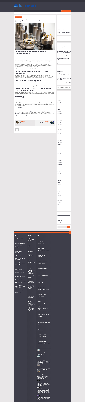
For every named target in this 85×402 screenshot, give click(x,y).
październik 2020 (60, 164)
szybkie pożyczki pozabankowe (43, 331)
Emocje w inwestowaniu (19, 113)
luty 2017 (59, 209)
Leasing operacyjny (41, 270)
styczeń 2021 (59, 158)
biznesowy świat (40, 241)
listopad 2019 (59, 175)
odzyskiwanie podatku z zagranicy (43, 289)
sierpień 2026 (59, 95)
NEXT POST (47, 121)
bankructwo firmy (41, 238)
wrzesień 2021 (60, 149)
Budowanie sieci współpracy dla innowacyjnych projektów (31, 293)
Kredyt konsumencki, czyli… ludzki (19, 272)
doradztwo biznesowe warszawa (43, 250)
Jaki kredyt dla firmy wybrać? (19, 238)
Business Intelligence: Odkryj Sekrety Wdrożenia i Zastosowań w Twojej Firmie (44, 357)
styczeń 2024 (59, 118)
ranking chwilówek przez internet (43, 314)
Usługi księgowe (59, 73)
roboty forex (40, 316)
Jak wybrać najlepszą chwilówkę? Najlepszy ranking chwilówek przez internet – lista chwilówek (20, 267)
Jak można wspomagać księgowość (62, 56)
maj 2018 (59, 191)
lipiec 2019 (59, 182)
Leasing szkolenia (41, 277)
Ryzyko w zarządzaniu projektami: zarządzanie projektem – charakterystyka (27, 111)
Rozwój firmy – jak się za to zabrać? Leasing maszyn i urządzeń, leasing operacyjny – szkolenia (20, 286)
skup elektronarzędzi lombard (43, 327)
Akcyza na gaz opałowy (43, 395)
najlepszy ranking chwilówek (42, 284)
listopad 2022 (59, 138)
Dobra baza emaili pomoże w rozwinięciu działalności (31, 248)
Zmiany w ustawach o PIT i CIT (19, 290)
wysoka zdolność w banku (42, 336)
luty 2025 (59, 109)
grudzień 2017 (59, 195)
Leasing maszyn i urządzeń (42, 268)
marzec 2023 (59, 135)
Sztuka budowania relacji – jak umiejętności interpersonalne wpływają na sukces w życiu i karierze (63, 75)
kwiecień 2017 (59, 206)
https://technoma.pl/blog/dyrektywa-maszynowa (24, 69)
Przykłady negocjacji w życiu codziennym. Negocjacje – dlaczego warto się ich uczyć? (44, 372)
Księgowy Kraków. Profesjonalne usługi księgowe (31, 239)
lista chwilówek (40, 282)
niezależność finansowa (42, 287)
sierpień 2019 (59, 180)
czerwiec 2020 (60, 169)
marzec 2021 (59, 155)
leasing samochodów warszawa (43, 275)
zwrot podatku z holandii (42, 341)
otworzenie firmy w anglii (42, 294)
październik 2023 (60, 122)
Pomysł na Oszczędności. (18, 289)
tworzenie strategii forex (42, 334)
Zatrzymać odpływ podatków (19, 279)
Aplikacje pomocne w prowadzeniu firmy (21, 115)
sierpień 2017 (59, 202)
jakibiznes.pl (31, 128)
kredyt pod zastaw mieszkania (43, 261)
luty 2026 (59, 98)
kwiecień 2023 (59, 133)
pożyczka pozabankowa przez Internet (43, 309)
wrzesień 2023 (60, 124)
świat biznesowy (47, 343)
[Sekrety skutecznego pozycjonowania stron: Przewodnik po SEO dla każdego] (17, 122)
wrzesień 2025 (60, 104)
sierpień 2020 (59, 166)
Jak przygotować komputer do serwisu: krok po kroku (31, 282)
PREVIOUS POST (22, 121)
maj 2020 (59, 171)
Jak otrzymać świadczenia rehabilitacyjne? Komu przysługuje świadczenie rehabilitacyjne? (31, 303)
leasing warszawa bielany (42, 280)
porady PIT (40, 301)
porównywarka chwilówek (42, 303)
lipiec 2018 (59, 189)
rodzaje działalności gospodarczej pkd (43, 319)
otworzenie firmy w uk (41, 296)
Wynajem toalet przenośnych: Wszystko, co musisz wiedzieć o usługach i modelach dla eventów (31, 244)
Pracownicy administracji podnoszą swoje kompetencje (31, 313)
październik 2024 (60, 113)
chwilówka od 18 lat (41, 243)
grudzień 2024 (59, 111)
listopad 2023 (59, 120)
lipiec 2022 (59, 144)
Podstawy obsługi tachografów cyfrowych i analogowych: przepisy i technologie (20, 240)
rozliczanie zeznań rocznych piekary (44, 322)
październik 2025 (60, 102)
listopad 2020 (59, 162)
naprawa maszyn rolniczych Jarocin (20, 243)
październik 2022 (60, 140)
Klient (15, 254)
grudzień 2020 (59, 160)
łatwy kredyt (40, 343)
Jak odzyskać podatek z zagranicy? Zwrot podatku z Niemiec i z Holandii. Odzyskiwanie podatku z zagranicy (64, 62)
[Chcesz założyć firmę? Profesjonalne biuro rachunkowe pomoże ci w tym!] (52, 122)
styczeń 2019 (59, 184)
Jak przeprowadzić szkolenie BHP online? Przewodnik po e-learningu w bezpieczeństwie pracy (64, 26)
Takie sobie (59, 222)
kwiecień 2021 (59, 153)
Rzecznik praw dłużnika (42, 324)
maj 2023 (59, 131)
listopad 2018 (59, 186)
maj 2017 (59, 204)
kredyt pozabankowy (41, 263)
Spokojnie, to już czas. (31, 268)
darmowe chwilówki (41, 248)
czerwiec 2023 (60, 129)
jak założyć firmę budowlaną (42, 258)
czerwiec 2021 (60, 151)
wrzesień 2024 (60, 115)
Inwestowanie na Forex (18, 292)
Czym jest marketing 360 (60, 71)
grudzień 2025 (59, 100)
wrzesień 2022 (60, 142)
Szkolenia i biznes (18, 17)
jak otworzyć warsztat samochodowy (41, 256)
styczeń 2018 (59, 193)
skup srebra (40, 329)
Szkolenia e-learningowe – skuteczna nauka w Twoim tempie (31, 276)
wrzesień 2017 (60, 200)
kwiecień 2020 (59, 173)
